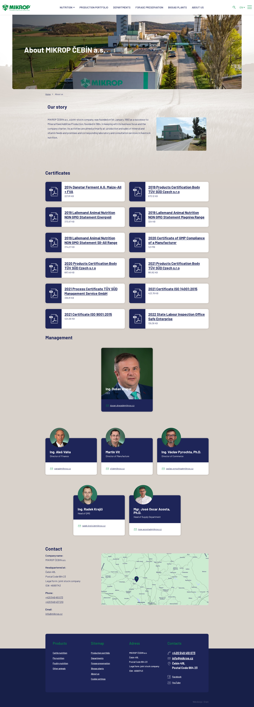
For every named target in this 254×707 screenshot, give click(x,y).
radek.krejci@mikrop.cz (94, 525)
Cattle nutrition (60, 653)
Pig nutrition (58, 658)
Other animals (59, 668)
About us (198, 7)
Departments (122, 7)
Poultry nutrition (60, 663)
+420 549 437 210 (54, 601)
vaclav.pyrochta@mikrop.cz (179, 468)
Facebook (176, 676)
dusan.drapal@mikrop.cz (122, 405)
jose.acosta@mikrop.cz (150, 529)
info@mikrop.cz (53, 613)
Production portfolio (94, 7)
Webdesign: (198, 702)
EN (241, 7)
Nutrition (66, 7)
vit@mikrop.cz (117, 468)
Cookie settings (98, 679)
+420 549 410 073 (54, 597)
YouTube (176, 682)
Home (48, 94)
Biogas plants (177, 7)
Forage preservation (149, 7)
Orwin (206, 702)
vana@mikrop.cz (62, 468)
